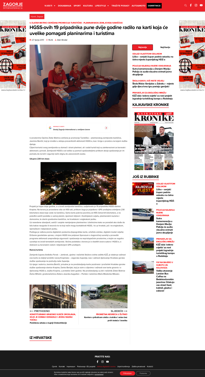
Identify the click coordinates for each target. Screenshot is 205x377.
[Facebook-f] (190, 5)
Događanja (64, 5)
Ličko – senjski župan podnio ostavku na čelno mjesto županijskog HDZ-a (152, 56)
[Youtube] (201, 5)
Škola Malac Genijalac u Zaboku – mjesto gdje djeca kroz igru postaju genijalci (153, 83)
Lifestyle (100, 5)
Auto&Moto (138, 5)
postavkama (99, 374)
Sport (77, 5)
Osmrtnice (154, 5)
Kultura (88, 5)
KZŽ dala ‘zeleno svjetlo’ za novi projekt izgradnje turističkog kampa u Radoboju (152, 95)
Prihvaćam (127, 373)
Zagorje (40, 16)
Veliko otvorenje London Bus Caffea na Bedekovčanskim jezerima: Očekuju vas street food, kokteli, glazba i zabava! (165, 276)
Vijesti (48, 5)
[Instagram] (196, 5)
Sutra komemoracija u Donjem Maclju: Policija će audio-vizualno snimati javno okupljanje (152, 70)
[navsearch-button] (185, 6)
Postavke (143, 373)
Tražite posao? (120, 5)
